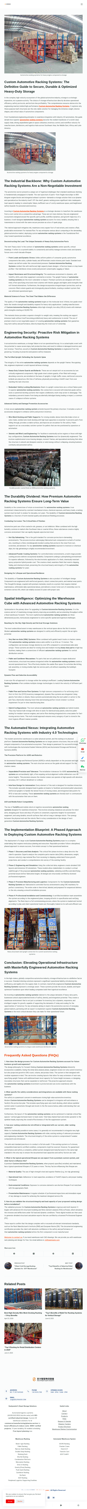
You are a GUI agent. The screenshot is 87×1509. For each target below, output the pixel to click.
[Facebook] (14, 1253)
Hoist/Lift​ (64, 1449)
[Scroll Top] (78, 1505)
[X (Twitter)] (34, 1253)
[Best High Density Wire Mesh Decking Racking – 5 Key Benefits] (23, 1298)
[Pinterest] (53, 1253)
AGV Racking (22, 1478)
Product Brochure (64, 1427)
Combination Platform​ (23, 1459)
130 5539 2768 (37, 1392)
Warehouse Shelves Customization (64, 1429)
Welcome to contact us (13, 1237)
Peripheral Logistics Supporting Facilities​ (22, 1480)
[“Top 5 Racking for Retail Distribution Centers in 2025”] (23, 1333)
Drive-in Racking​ (22, 1465)
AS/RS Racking (64, 1444)
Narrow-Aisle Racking (22, 1449)
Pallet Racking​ (22, 1446)
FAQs (64, 1419)
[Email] (61, 1505)
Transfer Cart (64, 1452)
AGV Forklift (64, 1454)
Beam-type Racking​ (22, 1444)
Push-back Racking (22, 1470)
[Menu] (82, 4)
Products (64, 1416)
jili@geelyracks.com (18, 1399)
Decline (20, 1501)
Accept (10, 1501)
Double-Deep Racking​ (22, 1452)
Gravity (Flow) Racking (22, 1467)
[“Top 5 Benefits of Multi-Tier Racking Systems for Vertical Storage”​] (64, 1298)
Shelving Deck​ (22, 1454)
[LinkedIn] (73, 1253)
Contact (64, 1414)
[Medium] (53, 1498)
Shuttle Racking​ (22, 1457)
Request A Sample (64, 1421)
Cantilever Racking (22, 1473)
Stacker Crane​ (64, 1446)
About (64, 1411)
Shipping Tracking (64, 1424)
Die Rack (23, 1475)
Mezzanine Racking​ (22, 1462)
